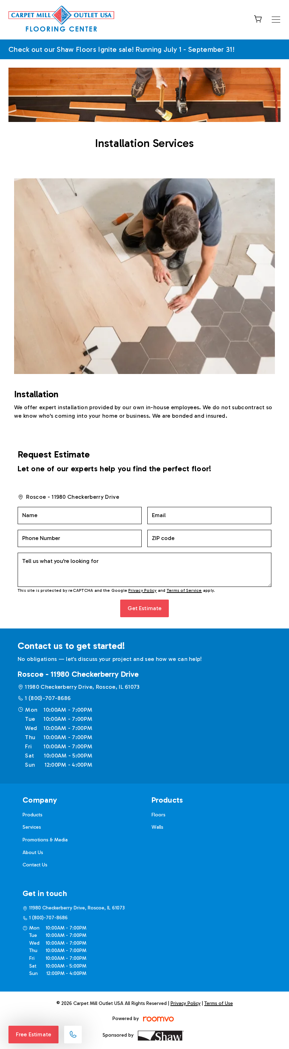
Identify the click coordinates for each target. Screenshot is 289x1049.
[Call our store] (73, 1034)
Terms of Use (218, 1003)
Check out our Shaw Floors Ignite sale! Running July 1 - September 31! (121, 49)
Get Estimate (145, 608)
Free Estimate (33, 1034)
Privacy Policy (142, 590)
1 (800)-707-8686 (47, 698)
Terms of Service (184, 590)
